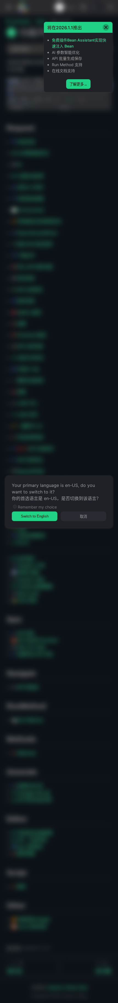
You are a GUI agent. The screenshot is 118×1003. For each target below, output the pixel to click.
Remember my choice (37, 507)
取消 (83, 516)
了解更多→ (78, 84)
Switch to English (35, 516)
